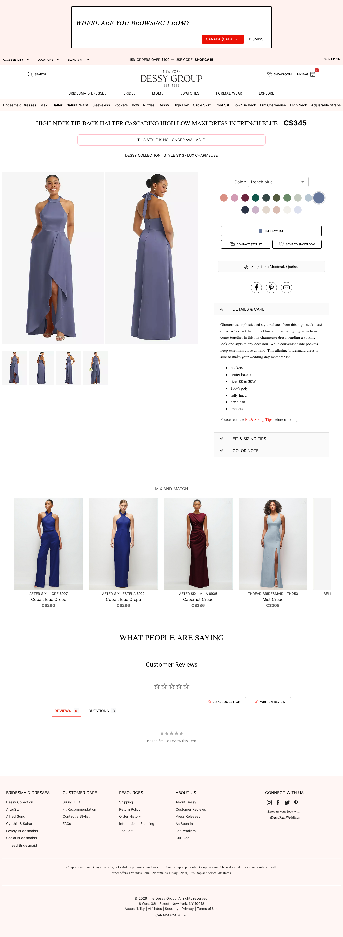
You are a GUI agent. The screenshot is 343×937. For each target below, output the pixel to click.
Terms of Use (207, 909)
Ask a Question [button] (227, 701)
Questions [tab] (98, 711)
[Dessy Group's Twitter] (289, 802)
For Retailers (186, 831)
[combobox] (274, 182)
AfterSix (12, 809)
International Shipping (136, 824)
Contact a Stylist (76, 816)
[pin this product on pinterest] (271, 287)
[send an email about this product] (286, 287)
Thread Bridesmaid (21, 845)
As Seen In (184, 824)
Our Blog (182, 838)
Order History (130, 816)
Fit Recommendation (79, 809)
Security (172, 909)
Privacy (188, 909)
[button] (53, 258)
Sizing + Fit (71, 802)
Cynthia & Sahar (19, 824)
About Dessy (186, 802)
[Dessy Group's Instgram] (271, 802)
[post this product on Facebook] (256, 287)
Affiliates (155, 909)
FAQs (67, 824)
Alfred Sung (15, 816)
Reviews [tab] (63, 711)
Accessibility (135, 909)
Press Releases (188, 816)
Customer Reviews (191, 809)
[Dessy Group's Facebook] (279, 802)
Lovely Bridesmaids (22, 831)
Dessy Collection (19, 802)
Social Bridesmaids (21, 838)
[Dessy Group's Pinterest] (298, 802)
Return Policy (130, 809)
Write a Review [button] (272, 701)
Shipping (126, 802)
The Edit (126, 831)
